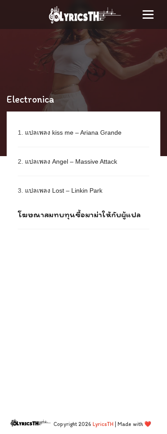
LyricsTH (103, 424)
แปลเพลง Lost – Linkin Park (63, 190)
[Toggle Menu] (148, 14)
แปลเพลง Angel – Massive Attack (71, 161)
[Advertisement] (83, 315)
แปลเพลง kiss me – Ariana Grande (73, 132)
